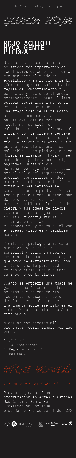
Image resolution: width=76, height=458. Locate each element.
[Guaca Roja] (38, 21)
